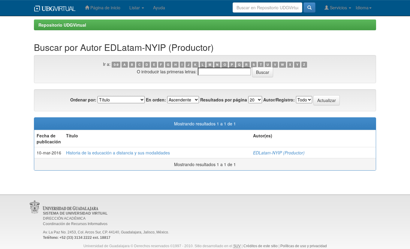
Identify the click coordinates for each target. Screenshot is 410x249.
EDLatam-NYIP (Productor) (279, 153)
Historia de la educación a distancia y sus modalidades (118, 153)
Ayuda (159, 7)
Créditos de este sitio (260, 246)
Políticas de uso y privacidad (303, 246)
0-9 (116, 64)
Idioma (362, 7)
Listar (135, 7)
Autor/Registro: (279, 100)
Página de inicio (104, 7)
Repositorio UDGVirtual (62, 25)
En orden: (156, 100)
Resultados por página (223, 100)
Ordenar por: (83, 100)
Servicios (338, 7)
